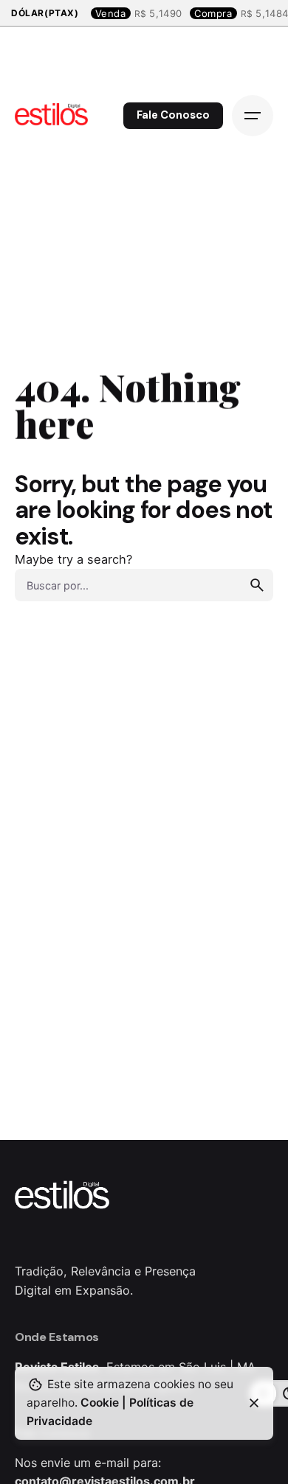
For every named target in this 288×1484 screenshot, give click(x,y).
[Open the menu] (252, 115)
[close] (254, 1403)
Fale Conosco (173, 115)
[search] (257, 585)
